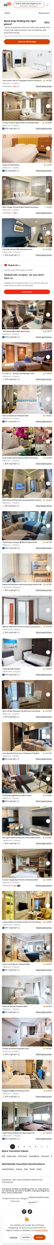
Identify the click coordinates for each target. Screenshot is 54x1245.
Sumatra (45, 1156)
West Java (11, 1156)
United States (8, 1169)
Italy (26, 1169)
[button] (28, 5)
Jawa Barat (34, 1156)
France (19, 1169)
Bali (3, 1156)
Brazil (32, 1169)
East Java (22, 1156)
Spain (39, 1169)
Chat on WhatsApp (27, 41)
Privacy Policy (41, 1230)
